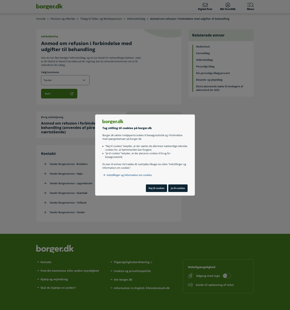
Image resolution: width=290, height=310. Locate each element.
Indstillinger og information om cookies (129, 175)
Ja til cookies (178, 188)
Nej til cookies (156, 188)
